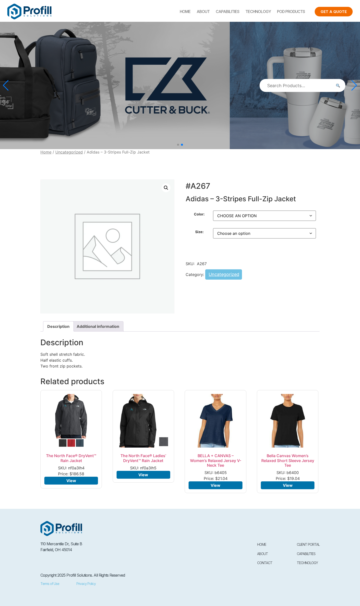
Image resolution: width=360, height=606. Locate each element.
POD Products (291, 11)
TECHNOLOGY (258, 11)
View (71, 480)
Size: (199, 232)
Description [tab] (58, 326)
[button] (178, 145)
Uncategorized (69, 152)
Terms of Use (49, 584)
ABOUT (203, 11)
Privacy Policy (86, 584)
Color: (199, 214)
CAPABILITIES (227, 11)
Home (185, 11)
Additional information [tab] (98, 326)
